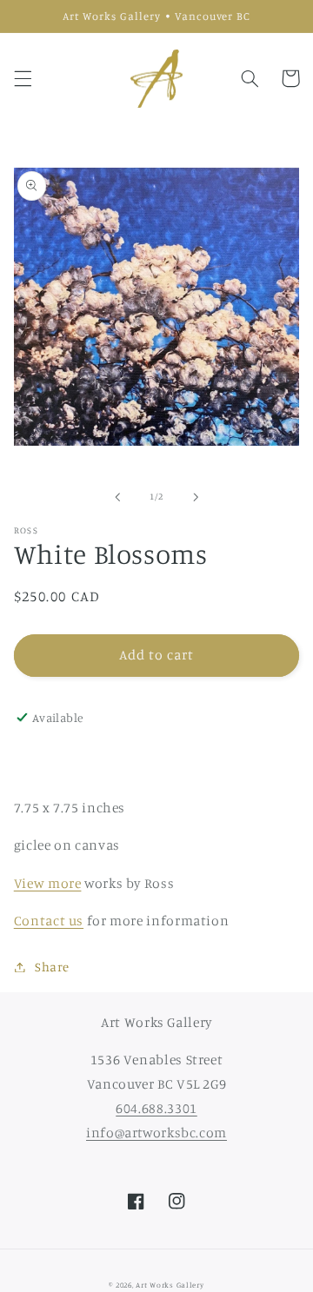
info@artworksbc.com (156, 1132)
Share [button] (52, 966)
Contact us (48, 920)
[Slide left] (117, 497)
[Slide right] (195, 497)
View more (48, 883)
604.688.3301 (156, 1108)
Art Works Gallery (170, 1284)
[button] (23, 78)
